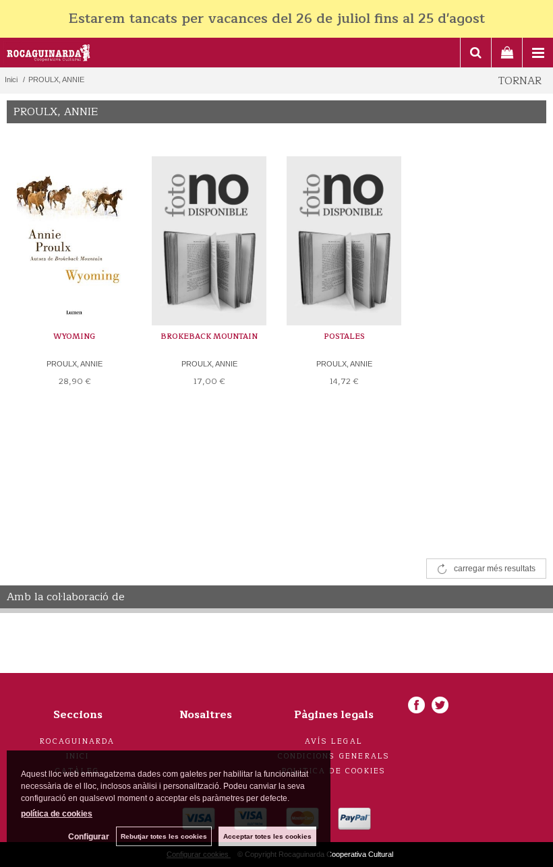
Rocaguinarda (77, 741)
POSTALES (344, 336)
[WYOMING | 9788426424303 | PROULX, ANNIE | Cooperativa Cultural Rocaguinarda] (74, 231)
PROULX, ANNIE (75, 364)
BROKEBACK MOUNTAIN (209, 336)
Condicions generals (334, 756)
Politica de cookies (334, 771)
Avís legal (334, 741)
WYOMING (74, 336)
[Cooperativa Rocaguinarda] (48, 54)
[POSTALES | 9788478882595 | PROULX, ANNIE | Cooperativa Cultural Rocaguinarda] (344, 231)
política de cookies (56, 813)
